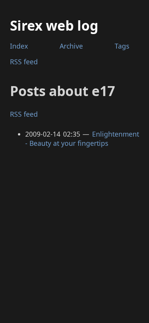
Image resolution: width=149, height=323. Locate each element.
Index (19, 46)
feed (24, 61)
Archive (71, 46)
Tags (122, 46)
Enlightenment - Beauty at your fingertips (82, 138)
